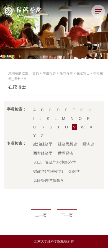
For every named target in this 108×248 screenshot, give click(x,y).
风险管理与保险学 (48, 180)
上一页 (41, 215)
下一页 (67, 215)
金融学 (74, 171)
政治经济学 (43, 144)
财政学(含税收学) (48, 171)
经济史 (88, 144)
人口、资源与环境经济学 (54, 162)
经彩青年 (66, 73)
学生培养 (49, 73)
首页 (35, 73)
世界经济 (65, 153)
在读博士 (83, 73)
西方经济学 (43, 153)
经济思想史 (67, 144)
